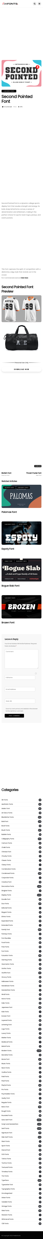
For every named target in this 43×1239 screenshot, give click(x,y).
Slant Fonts (6, 1141)
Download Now (21, 369)
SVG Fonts (5, 1154)
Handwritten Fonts (8, 990)
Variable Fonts (7, 1202)
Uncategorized (7, 1193)
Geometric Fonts (8, 964)
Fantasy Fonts (7, 934)
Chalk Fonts (6, 847)
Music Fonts (6, 1063)
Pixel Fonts (5, 1081)
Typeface (5, 1180)
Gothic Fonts (6, 968)
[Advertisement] (21, 29)
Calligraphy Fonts (8, 839)
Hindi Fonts (5, 994)
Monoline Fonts (7, 1055)
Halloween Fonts (7, 981)
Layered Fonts (7, 1020)
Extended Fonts (7, 925)
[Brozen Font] (21, 606)
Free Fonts (5, 947)
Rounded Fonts (7, 1115)
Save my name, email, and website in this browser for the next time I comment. (21, 710)
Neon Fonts (6, 1068)
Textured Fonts (7, 1167)
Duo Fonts (5, 904)
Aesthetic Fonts (7, 804)
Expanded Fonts (7, 921)
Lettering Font (7, 1025)
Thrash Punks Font (33, 474)
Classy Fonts (6, 865)
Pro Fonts (5, 1089)
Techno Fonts (7, 1163)
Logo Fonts (5, 1029)
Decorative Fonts (8, 886)
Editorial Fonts (7, 908)
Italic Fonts (5, 1003)
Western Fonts (7, 1215)
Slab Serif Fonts (9, 91)
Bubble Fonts (6, 834)
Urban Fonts (6, 1198)
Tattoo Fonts (6, 1159)
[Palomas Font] (21, 496)
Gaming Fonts (7, 960)
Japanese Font (7, 1007)
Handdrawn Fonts (8, 986)
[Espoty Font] (21, 533)
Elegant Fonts (6, 912)
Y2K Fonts (5, 1223)
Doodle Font (6, 899)
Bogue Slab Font (10, 585)
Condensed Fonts (8, 873)
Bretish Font (6, 474)
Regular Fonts (6, 1102)
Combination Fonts (9, 869)
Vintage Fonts (7, 1206)
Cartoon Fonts (7, 843)
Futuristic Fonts (7, 955)
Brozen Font (8, 622)
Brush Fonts (6, 830)
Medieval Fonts (7, 1042)
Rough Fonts (6, 1111)
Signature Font (7, 1133)
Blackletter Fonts (8, 817)
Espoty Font (8, 548)
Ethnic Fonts (6, 916)
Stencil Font (6, 1150)
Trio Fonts (5, 1176)
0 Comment (8, 107)
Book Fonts (5, 826)
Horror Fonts (6, 999)
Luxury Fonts (6, 1033)
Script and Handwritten (10, 1124)
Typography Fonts (8, 1189)
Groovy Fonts (6, 977)
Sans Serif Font (7, 1120)
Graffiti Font (6, 973)
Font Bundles (6, 938)
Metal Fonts (6, 1046)
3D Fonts (5, 800)
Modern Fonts (9, 487)
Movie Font (5, 1059)
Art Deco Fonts (7, 813)
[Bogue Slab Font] (21, 570)
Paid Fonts (5, 1076)
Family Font (8, 561)
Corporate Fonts (7, 878)
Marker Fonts (6, 1038)
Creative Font (6, 882)
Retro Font (5, 1107)
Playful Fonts (6, 1085)
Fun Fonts (5, 951)
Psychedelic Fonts (8, 1094)
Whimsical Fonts (7, 1219)
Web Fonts (5, 1210)
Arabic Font (6, 808)
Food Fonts (5, 942)
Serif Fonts (5, 1128)
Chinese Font (6, 852)
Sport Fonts (23, 524)
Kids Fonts (5, 1012)
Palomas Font (9, 512)
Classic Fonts (6, 860)
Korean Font (6, 1016)
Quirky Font (6, 1098)
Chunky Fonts (6, 856)
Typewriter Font (7, 1185)
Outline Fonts (6, 1072)
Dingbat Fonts (7, 891)
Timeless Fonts (7, 1172)
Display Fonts (6, 895)
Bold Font (5, 821)
